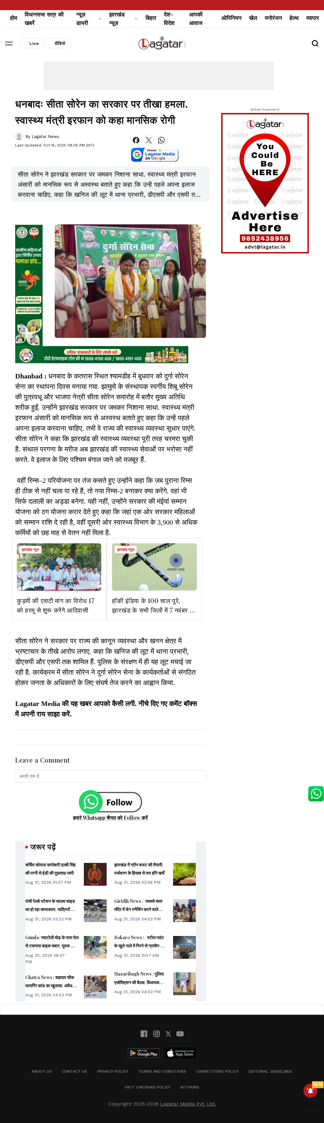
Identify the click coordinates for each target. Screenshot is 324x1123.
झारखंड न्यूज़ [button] (117, 18)
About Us (42, 1071)
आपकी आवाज (195, 18)
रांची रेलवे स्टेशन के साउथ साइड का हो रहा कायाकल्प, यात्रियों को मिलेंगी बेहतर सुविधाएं (50, 909)
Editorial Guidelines (270, 1071)
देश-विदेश (169, 18)
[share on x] (149, 140)
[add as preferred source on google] (154, 155)
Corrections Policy (217, 1071)
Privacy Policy (112, 1071)
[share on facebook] (136, 140)
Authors (189, 1087)
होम (13, 18)
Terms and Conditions (162, 1071)
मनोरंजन (273, 18)
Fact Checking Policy (148, 1087)
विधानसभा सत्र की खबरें (44, 18)
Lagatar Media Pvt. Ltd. (188, 1104)
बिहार (151, 18)
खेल (253, 18)
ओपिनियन (231, 18)
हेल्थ (294, 18)
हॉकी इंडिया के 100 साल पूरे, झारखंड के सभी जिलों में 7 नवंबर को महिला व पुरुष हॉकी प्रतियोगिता (154, 610)
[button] (9, 43)
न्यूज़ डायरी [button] (82, 18)
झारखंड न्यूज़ (30, 549)
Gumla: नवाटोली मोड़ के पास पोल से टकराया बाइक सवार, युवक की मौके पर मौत (52, 945)
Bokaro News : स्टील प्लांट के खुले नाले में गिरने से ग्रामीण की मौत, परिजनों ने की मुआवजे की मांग (140, 945)
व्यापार (312, 18)
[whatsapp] (161, 140)
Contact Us (74, 1071)
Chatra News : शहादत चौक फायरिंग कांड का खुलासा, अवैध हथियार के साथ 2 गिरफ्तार (49, 985)
